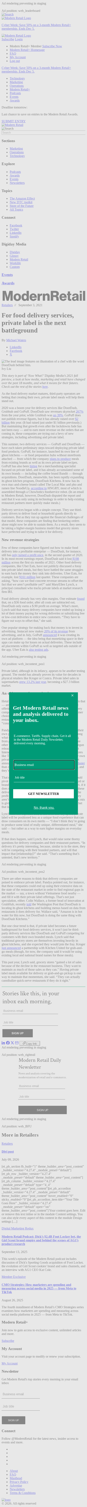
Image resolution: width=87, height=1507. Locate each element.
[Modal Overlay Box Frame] (43, 753)
